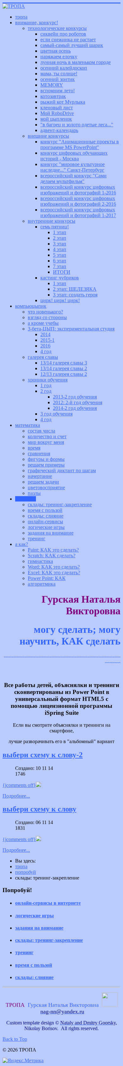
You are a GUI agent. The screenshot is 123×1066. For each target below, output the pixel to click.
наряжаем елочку (58, 56)
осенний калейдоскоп (63, 68)
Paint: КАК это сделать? (53, 550)
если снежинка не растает (68, 39)
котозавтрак (53, 96)
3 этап (59, 243)
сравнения (39, 453)
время (34, 447)
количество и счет (47, 436)
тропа (21, 17)
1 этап (59, 232)
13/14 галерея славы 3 (63, 362)
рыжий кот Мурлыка (62, 102)
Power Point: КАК (47, 578)
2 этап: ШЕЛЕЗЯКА (75, 289)
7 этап (59, 266)
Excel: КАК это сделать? (54, 572)
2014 (45, 334)
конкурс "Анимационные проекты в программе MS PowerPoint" (79, 144)
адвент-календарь (59, 130)
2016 (45, 345)
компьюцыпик (30, 306)
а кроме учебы (43, 323)
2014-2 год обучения (75, 408)
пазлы (34, 493)
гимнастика (40, 561)
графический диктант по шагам (62, 470)
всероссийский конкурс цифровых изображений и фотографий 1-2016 (78, 189)
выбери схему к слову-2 (43, 755)
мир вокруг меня (46, 442)
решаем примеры (46, 464)
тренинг (36, 538)
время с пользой (45, 510)
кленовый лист (56, 107)
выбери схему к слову (39, 809)
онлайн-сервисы (45, 521)
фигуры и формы (46, 459)
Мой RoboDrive (57, 113)
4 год (45, 351)
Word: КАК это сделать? (54, 567)
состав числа (41, 430)
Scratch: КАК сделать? (51, 555)
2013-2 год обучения (75, 396)
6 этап (59, 260)
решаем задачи (43, 481)
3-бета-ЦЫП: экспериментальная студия (71, 328)
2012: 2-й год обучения (77, 402)
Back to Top (15, 1039)
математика (27, 425)
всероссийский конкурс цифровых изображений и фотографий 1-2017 (78, 212)
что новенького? (45, 311)
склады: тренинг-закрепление (60, 504)
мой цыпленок (56, 119)
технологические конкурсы (57, 28)
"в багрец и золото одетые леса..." (76, 124)
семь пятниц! (54, 226)
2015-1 (47, 340)
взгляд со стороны (47, 317)
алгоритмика (42, 584)
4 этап (59, 249)
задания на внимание (50, 533)
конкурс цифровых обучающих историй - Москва (74, 155)
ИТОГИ (61, 272)
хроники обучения (47, 379)
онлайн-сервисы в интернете (48, 903)
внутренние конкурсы (51, 221)
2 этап (59, 238)
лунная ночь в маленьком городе (75, 62)
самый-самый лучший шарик (71, 45)
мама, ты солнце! (58, 73)
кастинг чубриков (59, 277)
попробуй (25, 498)
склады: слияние (45, 516)
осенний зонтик (57, 79)
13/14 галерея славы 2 (63, 368)
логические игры (46, 527)
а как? (21, 544)
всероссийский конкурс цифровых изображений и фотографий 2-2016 (78, 201)
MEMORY (51, 85)
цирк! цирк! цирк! (60, 300)
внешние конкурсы (48, 136)
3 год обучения (56, 413)
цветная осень (55, 51)
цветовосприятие (46, 487)
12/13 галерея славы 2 (63, 374)
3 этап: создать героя (75, 294)
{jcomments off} (19, 785)
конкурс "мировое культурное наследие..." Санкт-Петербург (72, 167)
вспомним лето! (57, 90)
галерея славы (43, 357)
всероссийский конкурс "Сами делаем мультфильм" (73, 178)
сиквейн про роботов (63, 34)
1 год (45, 385)
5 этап (59, 255)
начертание (40, 476)
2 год (45, 391)
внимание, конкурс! (36, 22)
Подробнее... (16, 796)
